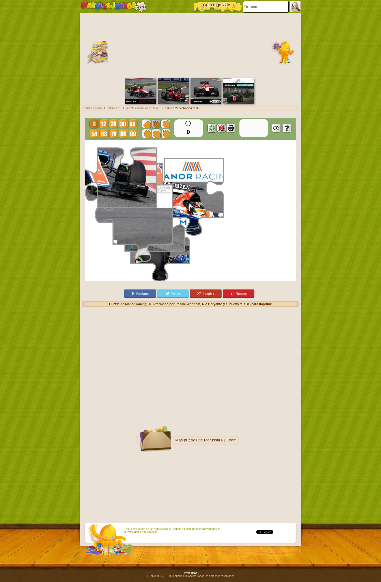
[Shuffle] (211, 128)
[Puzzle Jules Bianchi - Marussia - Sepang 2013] (140, 102)
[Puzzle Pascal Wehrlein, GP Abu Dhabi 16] (238, 102)
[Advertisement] (190, 45)
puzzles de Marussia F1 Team (210, 440)
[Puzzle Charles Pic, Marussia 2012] (173, 102)
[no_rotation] (221, 128)
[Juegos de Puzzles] (113, 6)
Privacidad (190, 573)
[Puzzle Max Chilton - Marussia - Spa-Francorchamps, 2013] (205, 102)
